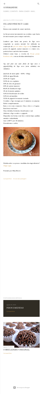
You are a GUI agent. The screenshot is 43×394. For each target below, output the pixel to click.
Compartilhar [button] (7, 178)
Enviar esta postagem (19, 178)
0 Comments (19, 20)
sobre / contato (10, 11)
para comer (24, 11)
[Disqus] (21, 211)
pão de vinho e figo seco (22, 46)
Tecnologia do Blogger (23, 387)
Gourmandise (10, 7)
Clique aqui (7, 166)
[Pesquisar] (38, 3)
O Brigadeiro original (16, 349)
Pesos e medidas (15, 307)
